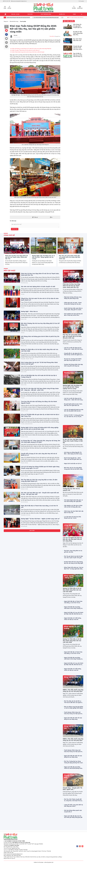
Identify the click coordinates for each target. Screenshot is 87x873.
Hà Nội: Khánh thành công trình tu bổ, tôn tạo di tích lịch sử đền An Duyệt (27, 52)
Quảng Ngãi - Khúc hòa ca (29, 311)
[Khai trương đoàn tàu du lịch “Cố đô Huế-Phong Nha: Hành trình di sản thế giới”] (12, 366)
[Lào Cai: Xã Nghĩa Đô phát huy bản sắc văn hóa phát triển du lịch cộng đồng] (73, 529)
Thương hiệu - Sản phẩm (73, 373)
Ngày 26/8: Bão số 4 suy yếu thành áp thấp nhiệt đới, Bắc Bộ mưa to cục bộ (73, 613)
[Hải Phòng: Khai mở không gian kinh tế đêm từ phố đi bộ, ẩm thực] (12, 340)
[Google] (80, 846)
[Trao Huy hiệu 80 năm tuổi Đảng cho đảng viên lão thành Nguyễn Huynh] (12, 406)
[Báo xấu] (6, 46)
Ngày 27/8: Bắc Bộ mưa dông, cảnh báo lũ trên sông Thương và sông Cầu (73, 607)
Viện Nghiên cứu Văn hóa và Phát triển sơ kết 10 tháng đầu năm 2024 (73, 506)
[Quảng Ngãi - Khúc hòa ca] (12, 315)
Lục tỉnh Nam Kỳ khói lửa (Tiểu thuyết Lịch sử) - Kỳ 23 (72, 517)
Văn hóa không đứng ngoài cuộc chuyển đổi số (73, 811)
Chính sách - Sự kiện (24, 410)
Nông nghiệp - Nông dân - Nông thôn (27, 358)
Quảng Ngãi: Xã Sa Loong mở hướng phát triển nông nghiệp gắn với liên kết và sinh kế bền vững (39, 428)
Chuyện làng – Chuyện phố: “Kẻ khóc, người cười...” (72, 788)
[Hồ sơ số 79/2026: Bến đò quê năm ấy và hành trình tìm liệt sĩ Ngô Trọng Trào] (12, 419)
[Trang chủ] (5, 14)
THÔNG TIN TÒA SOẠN (38, 862)
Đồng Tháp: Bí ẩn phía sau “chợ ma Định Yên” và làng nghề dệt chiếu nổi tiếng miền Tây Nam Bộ (73, 568)
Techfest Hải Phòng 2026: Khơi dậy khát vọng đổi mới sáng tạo (73, 365)
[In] (6, 42)
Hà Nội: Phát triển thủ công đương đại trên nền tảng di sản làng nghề (73, 562)
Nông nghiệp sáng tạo (72, 677)
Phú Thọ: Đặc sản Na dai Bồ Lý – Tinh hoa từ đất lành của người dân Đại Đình (73, 701)
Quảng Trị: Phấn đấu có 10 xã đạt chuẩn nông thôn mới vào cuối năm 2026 (72, 590)
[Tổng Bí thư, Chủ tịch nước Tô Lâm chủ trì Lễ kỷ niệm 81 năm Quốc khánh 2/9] (12, 302)
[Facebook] (77, 846)
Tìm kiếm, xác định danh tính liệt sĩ (27, 423)
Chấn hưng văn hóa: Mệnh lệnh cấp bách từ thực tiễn (73, 511)
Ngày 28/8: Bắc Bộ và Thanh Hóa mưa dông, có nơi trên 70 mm (73, 602)
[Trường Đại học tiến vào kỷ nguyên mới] (73, 480)
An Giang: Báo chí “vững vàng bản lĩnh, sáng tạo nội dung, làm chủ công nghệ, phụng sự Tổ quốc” (40, 441)
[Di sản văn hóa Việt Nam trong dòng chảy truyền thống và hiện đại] (73, 431)
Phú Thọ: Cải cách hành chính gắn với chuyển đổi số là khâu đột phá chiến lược (69, 257)
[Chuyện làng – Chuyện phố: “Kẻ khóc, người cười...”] (73, 779)
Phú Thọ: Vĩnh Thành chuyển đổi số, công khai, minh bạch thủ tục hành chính (73, 799)
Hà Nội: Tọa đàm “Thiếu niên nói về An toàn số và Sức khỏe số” (25, 50)
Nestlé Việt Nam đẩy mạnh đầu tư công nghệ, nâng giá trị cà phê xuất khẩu (73, 308)
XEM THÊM (32, 530)
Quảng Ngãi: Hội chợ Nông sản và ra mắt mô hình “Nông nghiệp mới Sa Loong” (43, 257)
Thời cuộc (22, 294)
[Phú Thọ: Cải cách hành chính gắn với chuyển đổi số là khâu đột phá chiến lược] (70, 245)
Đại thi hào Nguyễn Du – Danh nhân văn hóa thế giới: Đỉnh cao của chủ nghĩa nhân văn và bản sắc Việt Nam (72, 458)
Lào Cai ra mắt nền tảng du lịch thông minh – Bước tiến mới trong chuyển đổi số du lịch (73, 348)
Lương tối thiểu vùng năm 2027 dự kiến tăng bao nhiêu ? (73, 805)
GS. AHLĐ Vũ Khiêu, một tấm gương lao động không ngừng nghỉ (31, 17)
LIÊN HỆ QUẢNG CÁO (48, 862)
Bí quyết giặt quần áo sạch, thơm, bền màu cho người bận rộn (73, 404)
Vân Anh (15, 35)
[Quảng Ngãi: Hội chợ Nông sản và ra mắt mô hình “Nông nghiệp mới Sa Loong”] (43, 245)
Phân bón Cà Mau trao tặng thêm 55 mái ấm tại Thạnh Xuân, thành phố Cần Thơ (16, 257)
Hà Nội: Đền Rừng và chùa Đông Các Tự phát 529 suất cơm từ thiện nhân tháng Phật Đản (31, 48)
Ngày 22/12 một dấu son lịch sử (72, 463)
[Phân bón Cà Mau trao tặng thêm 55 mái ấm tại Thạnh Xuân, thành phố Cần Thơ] (16, 245)
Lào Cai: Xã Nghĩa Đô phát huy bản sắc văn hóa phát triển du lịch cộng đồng (73, 410)
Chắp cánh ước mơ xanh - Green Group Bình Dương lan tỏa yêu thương (73, 303)
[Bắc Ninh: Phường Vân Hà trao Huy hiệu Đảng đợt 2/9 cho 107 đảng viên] (12, 327)
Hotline (9, 8)
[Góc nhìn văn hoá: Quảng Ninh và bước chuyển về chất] (12, 291)
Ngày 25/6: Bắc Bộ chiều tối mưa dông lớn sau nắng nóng (73, 718)
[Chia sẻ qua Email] (6, 38)
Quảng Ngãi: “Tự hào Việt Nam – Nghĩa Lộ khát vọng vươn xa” (40, 518)
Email (5, 8)
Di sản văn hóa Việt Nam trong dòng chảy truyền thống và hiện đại (73, 441)
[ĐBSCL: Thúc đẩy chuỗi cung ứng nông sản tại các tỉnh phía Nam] (73, 681)
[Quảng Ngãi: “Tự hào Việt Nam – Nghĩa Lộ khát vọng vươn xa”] (12, 523)
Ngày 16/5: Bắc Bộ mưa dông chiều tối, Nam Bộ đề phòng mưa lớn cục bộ (73, 767)
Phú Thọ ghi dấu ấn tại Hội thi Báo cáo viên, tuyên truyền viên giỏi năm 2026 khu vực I (73, 557)
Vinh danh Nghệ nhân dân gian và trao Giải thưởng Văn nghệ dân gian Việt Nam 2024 (73, 500)
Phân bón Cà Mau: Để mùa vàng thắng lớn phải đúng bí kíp (72, 297)
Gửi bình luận (14, 229)
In (51, 217)
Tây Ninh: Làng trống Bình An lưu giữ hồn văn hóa (73, 551)
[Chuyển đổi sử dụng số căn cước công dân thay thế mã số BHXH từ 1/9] (12, 458)
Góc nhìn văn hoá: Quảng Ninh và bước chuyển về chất (38, 286)
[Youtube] (82, 846)
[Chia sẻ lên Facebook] (6, 34)
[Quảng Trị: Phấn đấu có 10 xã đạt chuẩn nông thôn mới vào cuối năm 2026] (12, 353)
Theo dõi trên (52, 36)
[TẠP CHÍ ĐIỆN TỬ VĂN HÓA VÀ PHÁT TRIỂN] (43, 7)
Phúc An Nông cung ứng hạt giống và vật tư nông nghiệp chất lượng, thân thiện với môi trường (73, 707)
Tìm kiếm (74, 8)
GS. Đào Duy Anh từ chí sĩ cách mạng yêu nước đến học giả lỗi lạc (60, 17)
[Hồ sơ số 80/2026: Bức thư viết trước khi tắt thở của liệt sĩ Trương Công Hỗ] (12, 379)
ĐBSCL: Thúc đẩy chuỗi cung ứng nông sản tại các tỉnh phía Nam (73, 690)
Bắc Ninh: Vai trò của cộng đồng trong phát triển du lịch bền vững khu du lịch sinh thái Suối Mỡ (73, 468)
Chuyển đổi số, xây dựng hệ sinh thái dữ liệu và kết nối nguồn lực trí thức (73, 354)
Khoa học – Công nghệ (72, 322)
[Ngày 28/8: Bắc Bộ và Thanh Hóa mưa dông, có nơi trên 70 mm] (12, 510)
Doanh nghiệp (69, 271)
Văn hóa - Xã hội (23, 319)
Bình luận (6, 27)
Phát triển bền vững (8, 252)
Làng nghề (68, 525)
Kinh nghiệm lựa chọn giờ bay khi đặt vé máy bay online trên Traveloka (73, 314)
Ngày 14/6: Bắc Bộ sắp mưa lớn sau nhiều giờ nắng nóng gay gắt (73, 816)
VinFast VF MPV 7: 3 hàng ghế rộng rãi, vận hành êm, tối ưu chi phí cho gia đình (73, 415)
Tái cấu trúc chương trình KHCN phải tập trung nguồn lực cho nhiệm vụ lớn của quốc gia (72, 359)
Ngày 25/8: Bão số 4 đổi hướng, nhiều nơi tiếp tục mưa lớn (72, 618)
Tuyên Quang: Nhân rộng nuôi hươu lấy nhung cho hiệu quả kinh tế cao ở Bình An (73, 712)
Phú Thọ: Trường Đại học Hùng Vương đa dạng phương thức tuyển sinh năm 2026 (73, 762)
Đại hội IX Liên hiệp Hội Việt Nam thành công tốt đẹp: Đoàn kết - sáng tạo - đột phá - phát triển (40, 389)
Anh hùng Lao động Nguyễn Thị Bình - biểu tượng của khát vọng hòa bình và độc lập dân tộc (73, 453)
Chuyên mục (80, 8)
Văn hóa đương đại (24, 526)
